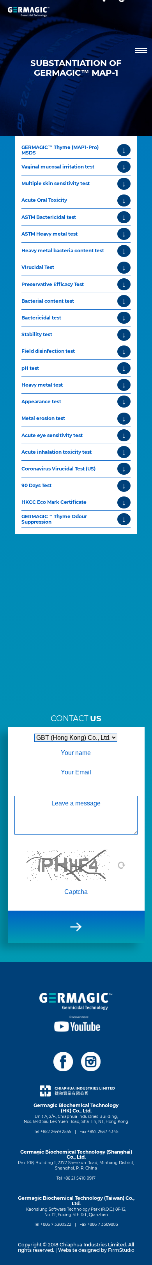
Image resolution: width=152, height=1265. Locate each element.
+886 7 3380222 (56, 1224)
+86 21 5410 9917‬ (79, 1178)
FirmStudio (121, 1250)
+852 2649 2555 (56, 1131)
